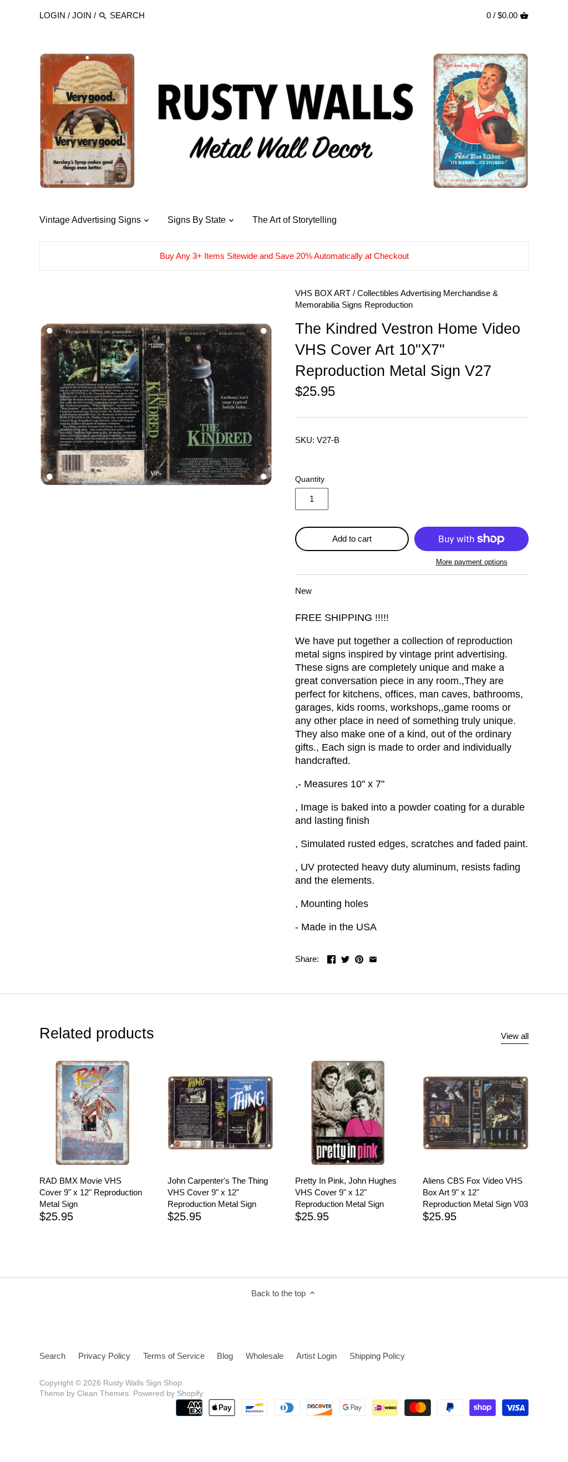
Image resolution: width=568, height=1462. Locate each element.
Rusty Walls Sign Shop (142, 1383)
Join (82, 15)
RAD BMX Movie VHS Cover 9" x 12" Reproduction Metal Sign (90, 1192)
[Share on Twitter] (345, 957)
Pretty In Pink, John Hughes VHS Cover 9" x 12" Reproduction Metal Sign (346, 1192)
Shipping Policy (377, 1356)
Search (52, 1356)
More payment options (472, 562)
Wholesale (264, 1356)
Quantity (309, 479)
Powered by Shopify (168, 1393)
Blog (225, 1356)
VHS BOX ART (323, 293)
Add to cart (352, 538)
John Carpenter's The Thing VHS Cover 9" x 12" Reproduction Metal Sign (218, 1192)
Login (52, 15)
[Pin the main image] (359, 957)
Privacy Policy (104, 1356)
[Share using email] (373, 957)
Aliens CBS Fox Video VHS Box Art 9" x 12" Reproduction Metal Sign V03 (475, 1192)
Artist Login (316, 1356)
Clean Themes (103, 1393)
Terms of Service (174, 1356)
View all (515, 1036)
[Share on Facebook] (331, 957)
